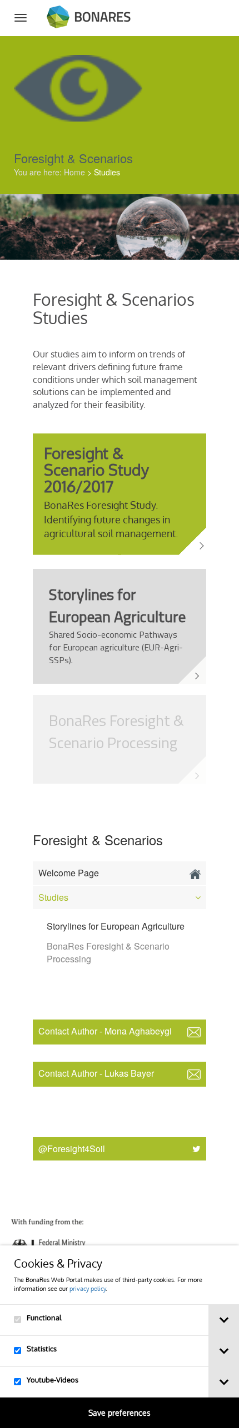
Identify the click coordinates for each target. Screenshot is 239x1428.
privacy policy (87, 1288)
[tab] (223, 1320)
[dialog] (119, 1336)
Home (74, 172)
